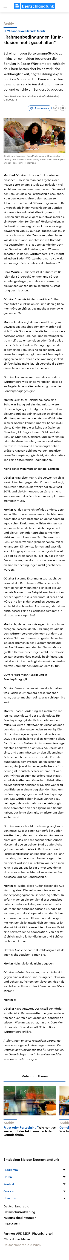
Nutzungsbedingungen (20, 1217)
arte (49, 1233)
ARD (20, 1233)
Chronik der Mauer (17, 1239)
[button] (5, 6)
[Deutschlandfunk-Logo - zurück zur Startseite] (34, 6)
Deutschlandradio (16, 1206)
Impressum (12, 1223)
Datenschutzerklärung (19, 1212)
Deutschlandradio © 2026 (22, 1245)
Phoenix (38, 1233)
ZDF (27, 1233)
